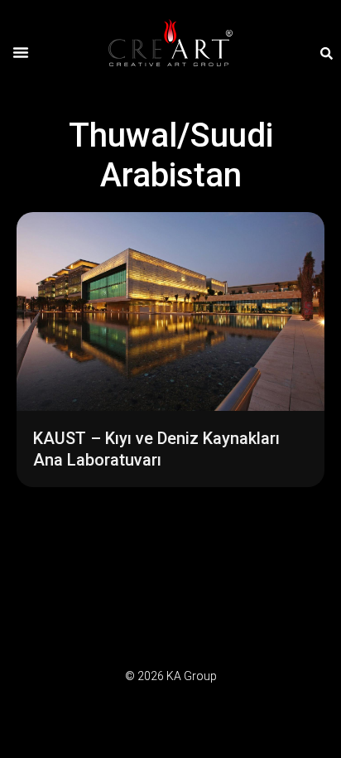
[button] (20, 52)
